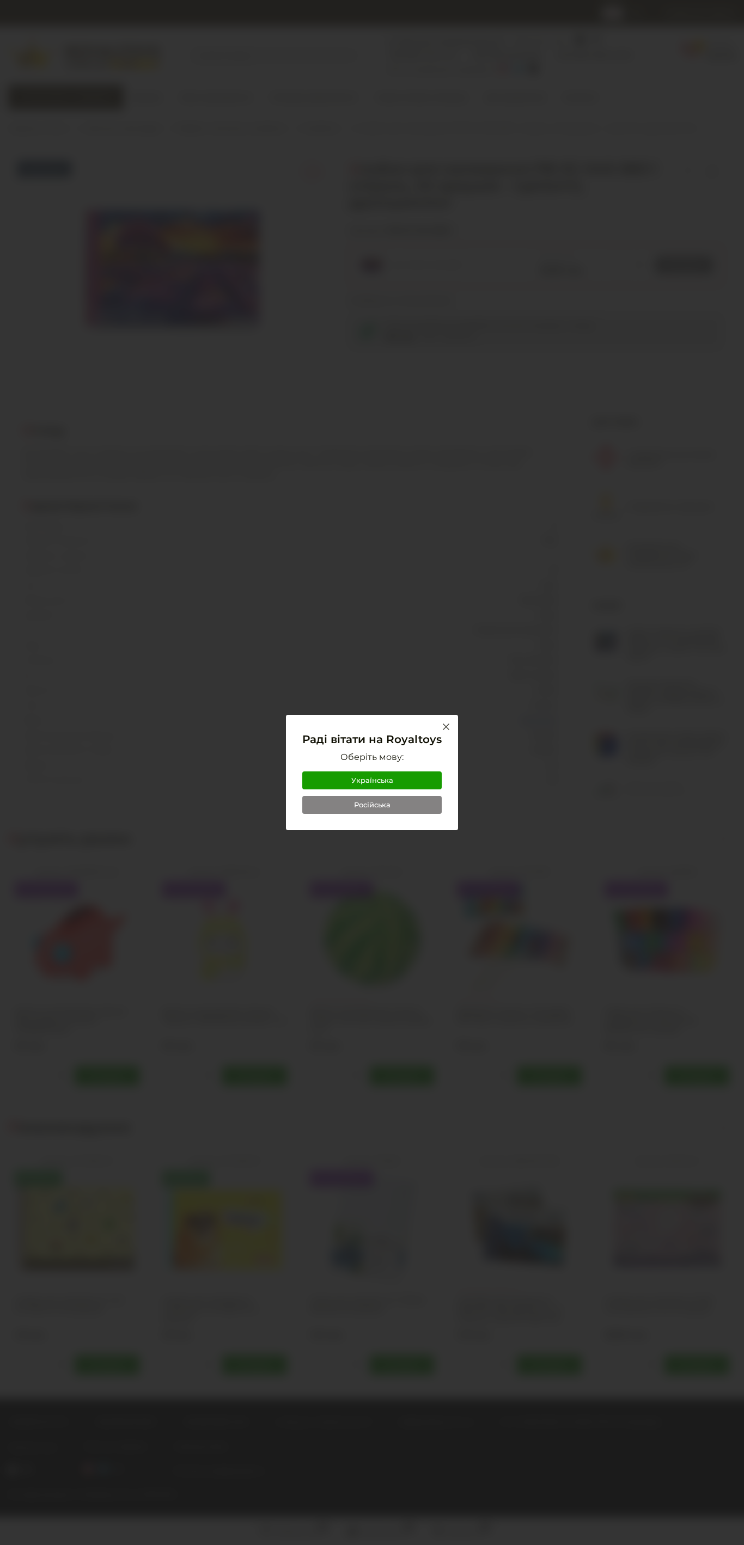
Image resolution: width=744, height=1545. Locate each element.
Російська (372, 804)
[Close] (446, 727)
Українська (372, 780)
